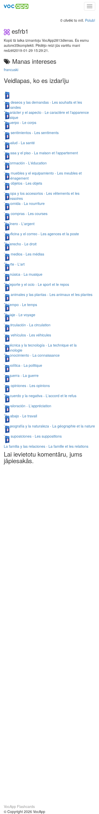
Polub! (90, 20)
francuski (11, 69)
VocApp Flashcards (19, 806)
